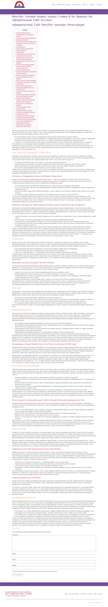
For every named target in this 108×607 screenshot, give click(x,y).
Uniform (85, 5)
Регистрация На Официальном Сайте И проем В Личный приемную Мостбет (25, 66)
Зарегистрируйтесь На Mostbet (25, 75)
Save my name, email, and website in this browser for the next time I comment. (35, 571)
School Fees (76, 5)
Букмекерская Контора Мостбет (25, 54)
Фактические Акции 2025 (23, 85)
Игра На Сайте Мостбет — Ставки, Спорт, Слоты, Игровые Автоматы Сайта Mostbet (25, 99)
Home (53, 5)
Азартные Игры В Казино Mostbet (26, 119)
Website (14, 565)
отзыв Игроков (20, 47)
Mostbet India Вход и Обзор (24, 110)
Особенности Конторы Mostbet (25, 115)
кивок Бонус (20, 84)
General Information (64, 5)
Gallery (92, 5)
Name (14, 553)
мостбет (59, 183)
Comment (15, 534)
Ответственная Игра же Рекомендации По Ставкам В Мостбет (24, 34)
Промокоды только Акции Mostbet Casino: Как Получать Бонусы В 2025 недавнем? (25, 57)
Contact (99, 5)
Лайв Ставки (20, 52)
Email (14, 559)
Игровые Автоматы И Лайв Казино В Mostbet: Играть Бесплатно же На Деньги (26, 43)
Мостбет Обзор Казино (23, 70)
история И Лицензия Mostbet (24, 117)
